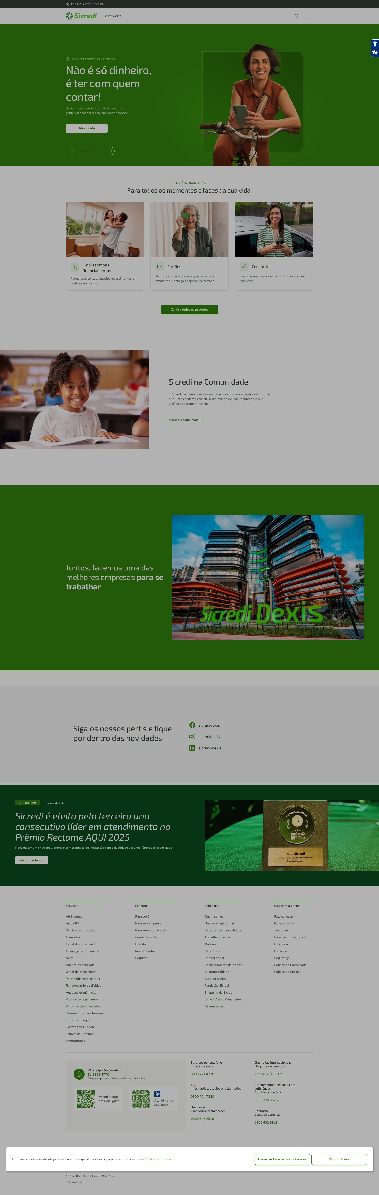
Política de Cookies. (158, 1159)
